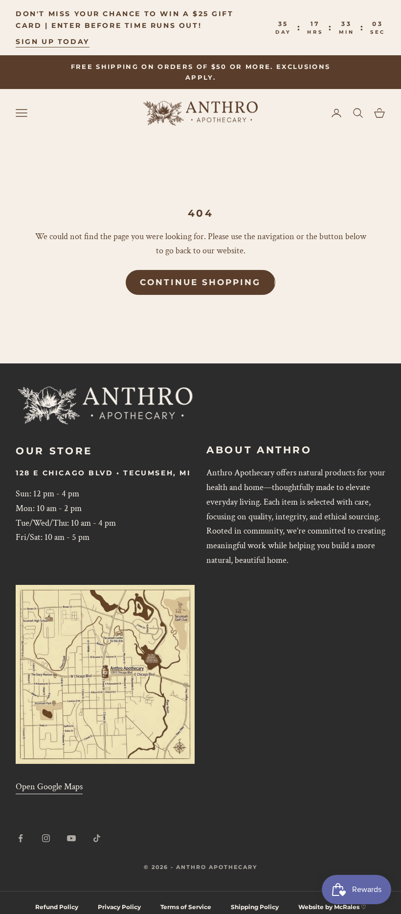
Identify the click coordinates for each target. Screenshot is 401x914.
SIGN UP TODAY (52, 41)
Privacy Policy (119, 907)
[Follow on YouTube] (71, 838)
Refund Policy (56, 907)
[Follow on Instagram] (46, 838)
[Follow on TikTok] (97, 838)
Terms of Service (185, 907)
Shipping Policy (255, 907)
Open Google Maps (49, 786)
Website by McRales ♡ (332, 907)
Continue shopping (200, 282)
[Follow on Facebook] (20, 838)
